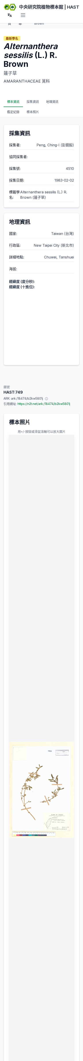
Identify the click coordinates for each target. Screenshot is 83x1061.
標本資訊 (13, 101)
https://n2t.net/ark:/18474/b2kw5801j (43, 404)
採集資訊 (33, 101)
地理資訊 (52, 101)
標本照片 (33, 112)
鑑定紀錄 (13, 112)
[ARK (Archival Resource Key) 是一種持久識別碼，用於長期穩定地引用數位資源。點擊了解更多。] (46, 398)
